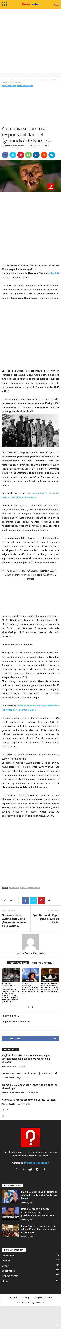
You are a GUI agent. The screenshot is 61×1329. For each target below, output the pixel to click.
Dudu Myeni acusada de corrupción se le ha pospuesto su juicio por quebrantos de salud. (30, 988)
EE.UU (5, 1281)
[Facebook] (5, 155)
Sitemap (25, 1297)
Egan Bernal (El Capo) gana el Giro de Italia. (46, 918)
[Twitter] (12, 155)
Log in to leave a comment (16, 1021)
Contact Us (13, 1297)
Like (55, 1038)
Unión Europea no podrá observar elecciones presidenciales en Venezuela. (37, 1212)
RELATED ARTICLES (18, 963)
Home (4, 80)
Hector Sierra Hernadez (15, 145)
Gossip (5, 1265)
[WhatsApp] (28, 155)
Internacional (15, 80)
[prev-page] (28, 1007)
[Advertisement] (30, 42)
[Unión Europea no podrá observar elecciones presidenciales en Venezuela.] (10, 1213)
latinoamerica (8, 1271)
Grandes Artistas (10, 1276)
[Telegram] (51, 155)
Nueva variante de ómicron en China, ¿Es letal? (29, 1099)
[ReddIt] (44, 155)
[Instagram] (24, 1169)
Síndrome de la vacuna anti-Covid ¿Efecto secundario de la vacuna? (14, 920)
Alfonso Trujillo (8, 1104)
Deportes (6, 1260)
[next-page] (32, 1007)
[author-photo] (30, 942)
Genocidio (25, 888)
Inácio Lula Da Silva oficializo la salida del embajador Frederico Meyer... (39, 1195)
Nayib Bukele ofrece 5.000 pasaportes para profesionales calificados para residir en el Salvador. (26, 1058)
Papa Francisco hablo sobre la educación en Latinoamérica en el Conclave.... (39, 1229)
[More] (49, 900)
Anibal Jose (7, 1066)
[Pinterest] (20, 155)
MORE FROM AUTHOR (42, 963)
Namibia (54, 273)
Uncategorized (24, 86)
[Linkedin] (36, 155)
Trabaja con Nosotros (42, 1297)
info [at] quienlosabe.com (36, 1163)
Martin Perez (8, 1077)
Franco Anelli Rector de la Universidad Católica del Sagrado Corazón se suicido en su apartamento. (50, 987)
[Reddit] (30, 1169)
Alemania (14, 888)
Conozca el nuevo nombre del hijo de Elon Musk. (30, 1073)
